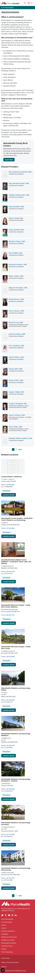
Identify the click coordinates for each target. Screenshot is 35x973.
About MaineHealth (7, 919)
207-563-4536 (10, 528)
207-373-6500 (10, 656)
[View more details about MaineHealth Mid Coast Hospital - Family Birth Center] (13, 636)
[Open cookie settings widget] (3, 970)
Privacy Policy (5, 958)
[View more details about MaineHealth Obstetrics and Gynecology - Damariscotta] (13, 857)
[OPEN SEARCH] (25, 3)
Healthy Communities (8, 940)
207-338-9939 (10, 700)
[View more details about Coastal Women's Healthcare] (13, 466)
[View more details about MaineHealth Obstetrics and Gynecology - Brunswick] (13, 812)
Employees (4, 934)
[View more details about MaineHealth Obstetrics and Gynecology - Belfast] (13, 677)
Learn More (9, 160)
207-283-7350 (10, 571)
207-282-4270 (10, 745)
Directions (7, 491)
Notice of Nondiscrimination (10, 962)
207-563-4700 (10, 878)
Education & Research (8, 931)
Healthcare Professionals (9, 937)
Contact (3, 928)
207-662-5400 (10, 789)
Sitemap (3, 967)
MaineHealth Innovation (8, 943)
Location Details (9, 495)
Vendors (4, 949)
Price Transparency (7, 952)
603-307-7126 (10, 615)
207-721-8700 (10, 834)
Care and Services (6, 922)
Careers (3, 925)
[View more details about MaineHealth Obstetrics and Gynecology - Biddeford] (13, 723)
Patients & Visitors (7, 946)
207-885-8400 (10, 485)
